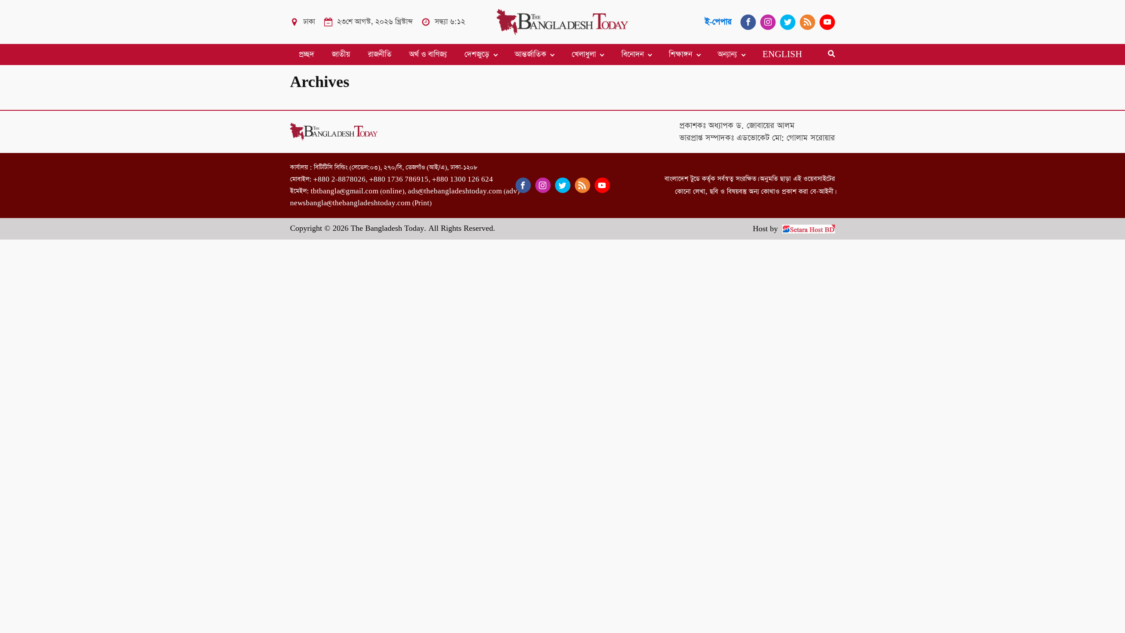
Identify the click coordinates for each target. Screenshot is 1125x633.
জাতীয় (341, 54)
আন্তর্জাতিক (530, 54)
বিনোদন (632, 54)
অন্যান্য (727, 54)
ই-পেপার (718, 21)
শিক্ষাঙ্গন (680, 54)
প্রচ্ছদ (306, 54)
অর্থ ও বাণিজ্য (428, 54)
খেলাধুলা (584, 54)
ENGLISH (782, 54)
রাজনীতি (380, 54)
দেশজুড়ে (477, 54)
